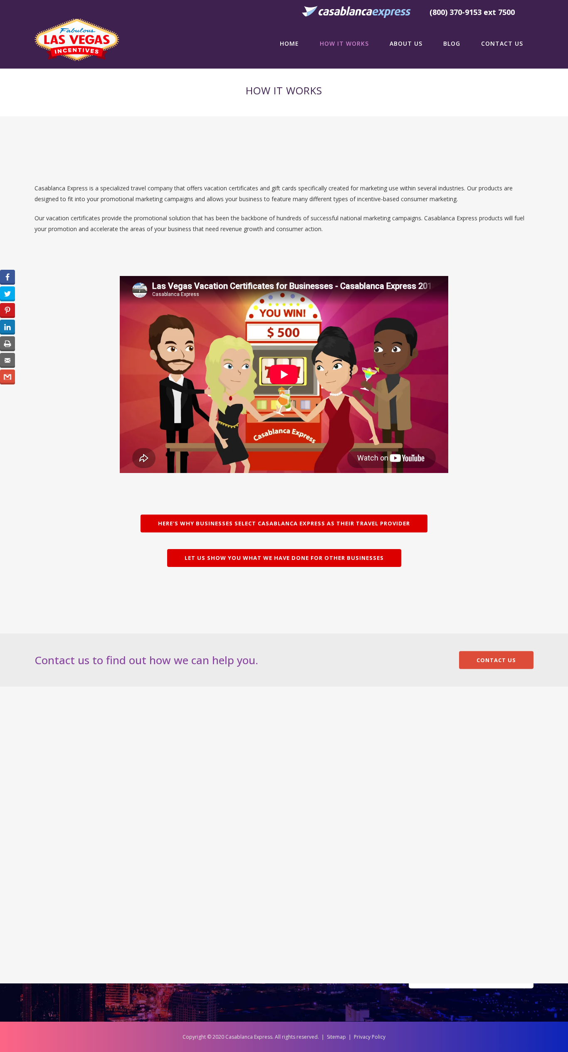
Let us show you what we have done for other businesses (284, 558)
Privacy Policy (369, 1036)
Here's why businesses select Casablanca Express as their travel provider (284, 523)
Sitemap (336, 1036)
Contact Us (496, 660)
